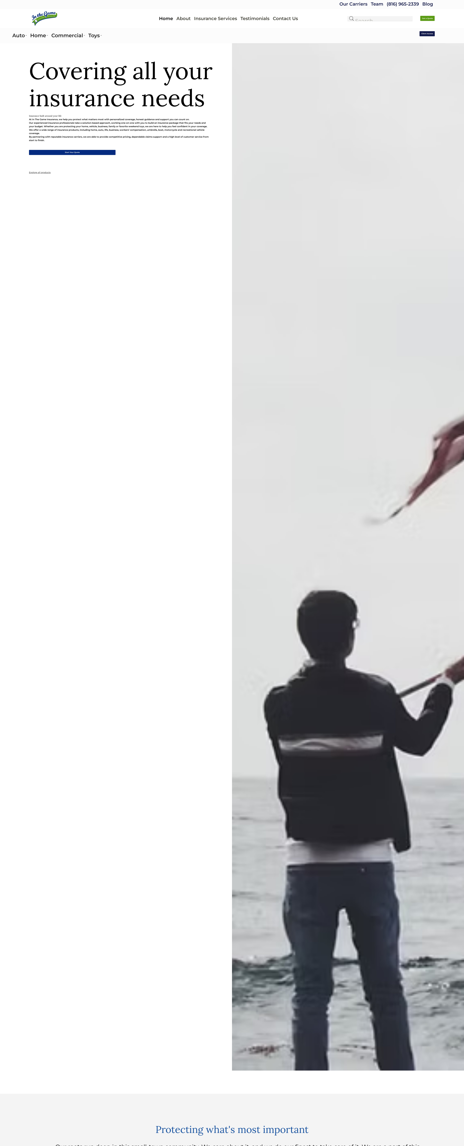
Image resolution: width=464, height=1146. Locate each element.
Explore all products (40, 172)
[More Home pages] (47, 35)
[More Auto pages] (26, 35)
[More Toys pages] (101, 35)
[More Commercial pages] (84, 35)
